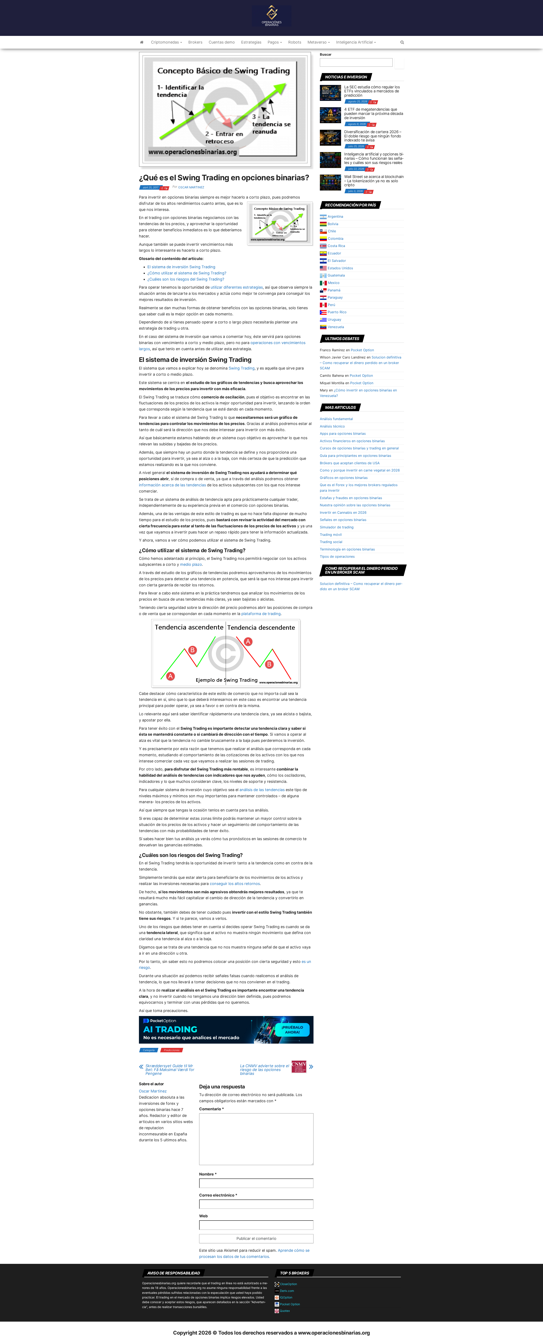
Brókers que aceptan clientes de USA (350, 463)
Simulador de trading (337, 527)
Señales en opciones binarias (343, 520)
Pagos (274, 42)
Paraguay (335, 297)
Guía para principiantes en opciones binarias (355, 455)
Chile (331, 231)
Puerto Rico (337, 312)
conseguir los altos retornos (235, 883)
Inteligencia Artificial (355, 42)
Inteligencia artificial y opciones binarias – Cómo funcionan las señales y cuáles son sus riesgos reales (374, 158)
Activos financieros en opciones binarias (352, 441)
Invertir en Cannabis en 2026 (343, 512)
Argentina (335, 216)
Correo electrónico (218, 1195)
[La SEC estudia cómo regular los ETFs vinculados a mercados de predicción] (330, 92)
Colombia (335, 238)
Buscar (326, 54)
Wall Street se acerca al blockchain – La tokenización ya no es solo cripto (374, 180)
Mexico (333, 283)
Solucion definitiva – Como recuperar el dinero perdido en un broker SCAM (360, 362)
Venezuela (335, 327)
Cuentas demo (222, 42)
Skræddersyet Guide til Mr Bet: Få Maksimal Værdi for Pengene (170, 1069)
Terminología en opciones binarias (347, 549)
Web (203, 1216)
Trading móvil (331, 534)
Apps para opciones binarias (343, 433)
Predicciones (171, 1050)
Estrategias (251, 42)
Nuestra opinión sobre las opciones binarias (355, 505)
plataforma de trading (261, 613)
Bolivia (332, 224)
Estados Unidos (340, 268)
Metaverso (318, 42)
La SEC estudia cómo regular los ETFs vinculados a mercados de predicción (372, 91)
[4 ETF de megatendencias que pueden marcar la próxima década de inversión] (330, 115)
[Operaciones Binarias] (142, 42)
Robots (294, 42)
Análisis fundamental (336, 419)
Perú (331, 305)
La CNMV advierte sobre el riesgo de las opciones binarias (264, 1069)
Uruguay (334, 319)
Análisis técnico (332, 426)
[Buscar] (399, 63)
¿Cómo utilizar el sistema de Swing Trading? (186, 273)
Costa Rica (336, 246)
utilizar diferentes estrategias (237, 287)
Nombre (208, 1174)
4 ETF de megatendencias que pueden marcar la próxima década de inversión (373, 113)
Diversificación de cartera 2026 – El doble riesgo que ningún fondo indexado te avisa (372, 136)
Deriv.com (286, 1291)
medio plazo (191, 564)
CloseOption (288, 1284)
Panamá (333, 290)
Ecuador (334, 253)
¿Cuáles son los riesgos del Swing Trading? (185, 279)
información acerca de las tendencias (173, 485)
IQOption (285, 1297)
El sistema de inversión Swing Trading (181, 267)
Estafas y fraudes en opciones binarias (351, 498)
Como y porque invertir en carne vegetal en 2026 (360, 470)
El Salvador (336, 260)
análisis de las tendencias (262, 789)
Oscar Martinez (191, 187)
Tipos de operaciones (337, 556)
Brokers (195, 42)
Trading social (331, 542)
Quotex (284, 1310)
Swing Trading (242, 368)
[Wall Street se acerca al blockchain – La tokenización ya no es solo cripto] (330, 182)
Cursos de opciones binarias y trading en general (359, 448)
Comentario (211, 1109)
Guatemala (336, 275)
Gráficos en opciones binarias (344, 478)
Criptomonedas (165, 42)
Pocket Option (362, 350)
